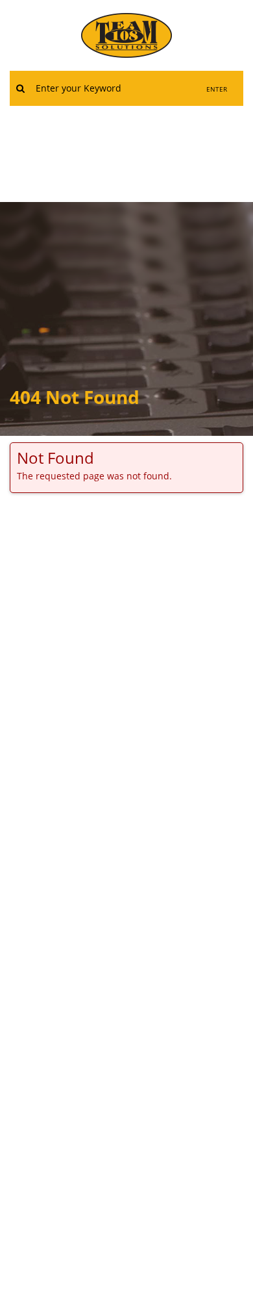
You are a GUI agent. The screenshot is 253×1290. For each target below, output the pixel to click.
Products (68, 147)
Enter (216, 89)
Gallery (127, 175)
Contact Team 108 (163, 147)
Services (183, 119)
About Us (111, 119)
